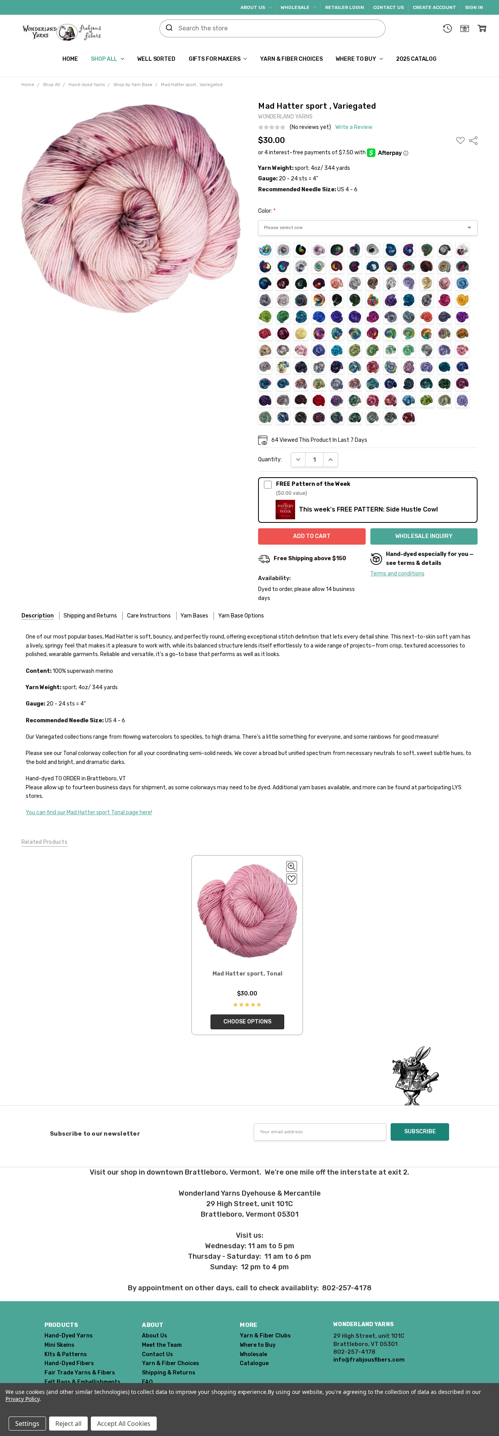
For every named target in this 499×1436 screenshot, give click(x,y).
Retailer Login (344, 7)
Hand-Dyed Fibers (69, 1363)
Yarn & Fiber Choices (291, 59)
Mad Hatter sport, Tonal (247, 973)
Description (37, 615)
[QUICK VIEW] (291, 866)
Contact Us (388, 7)
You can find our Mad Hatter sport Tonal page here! (89, 812)
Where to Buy (356, 59)
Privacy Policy (22, 1398)
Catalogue (254, 1363)
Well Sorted (156, 59)
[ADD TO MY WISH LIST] (291, 878)
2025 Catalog (416, 59)
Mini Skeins (59, 1345)
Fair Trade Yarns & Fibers (79, 1372)
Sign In (474, 7)
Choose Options (247, 1021)
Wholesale (296, 7)
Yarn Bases (194, 615)
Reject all (68, 1423)
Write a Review (353, 127)
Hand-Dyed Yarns (68, 1335)
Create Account (434, 7)
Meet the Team (162, 1345)
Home (70, 59)
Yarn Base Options (241, 615)
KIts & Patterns (65, 1354)
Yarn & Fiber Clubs (265, 1335)
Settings (27, 1423)
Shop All (105, 59)
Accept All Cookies (123, 1423)
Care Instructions (149, 615)
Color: (267, 211)
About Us (253, 7)
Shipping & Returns (168, 1372)
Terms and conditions (397, 573)
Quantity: (270, 459)
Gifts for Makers (215, 59)
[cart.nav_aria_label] (481, 28)
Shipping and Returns (90, 615)
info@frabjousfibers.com (369, 1359)
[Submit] (169, 28)
